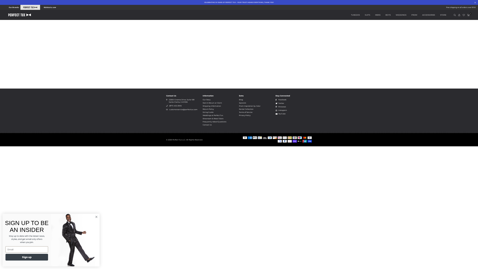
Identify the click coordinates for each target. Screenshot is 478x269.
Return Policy (208, 109)
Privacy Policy (245, 115)
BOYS (388, 15)
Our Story (207, 100)
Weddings (401, 15)
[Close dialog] (96, 217)
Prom (414, 15)
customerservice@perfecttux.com (183, 109)
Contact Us (207, 125)
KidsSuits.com (50, 7)
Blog (241, 100)
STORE (443, 15)
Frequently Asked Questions (214, 122)
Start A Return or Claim (212, 103)
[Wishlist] (463, 15)
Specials (242, 103)
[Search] (454, 15)
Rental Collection (246, 109)
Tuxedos (355, 15)
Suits (367, 15)
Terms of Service (245, 112)
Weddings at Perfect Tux (213, 115)
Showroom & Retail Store (213, 119)
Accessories (428, 15)
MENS (378, 15)
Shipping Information (212, 106)
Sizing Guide (208, 112)
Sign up (27, 257)
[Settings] (459, 15)
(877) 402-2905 (175, 106)
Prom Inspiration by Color (249, 106)
